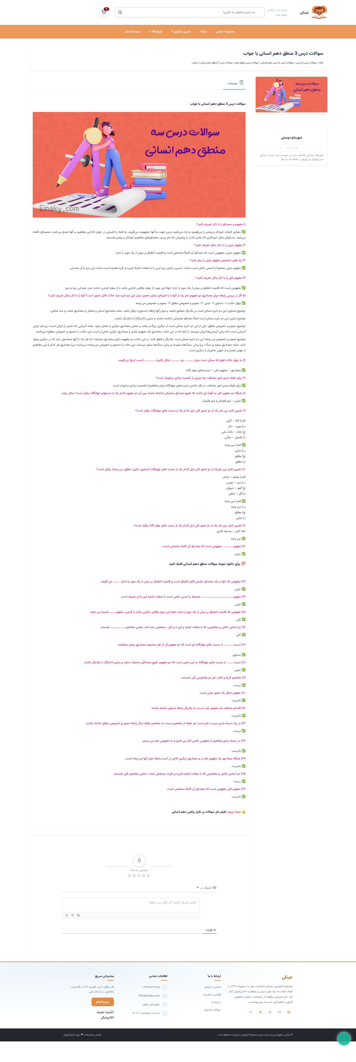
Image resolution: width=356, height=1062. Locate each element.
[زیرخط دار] (67, 915)
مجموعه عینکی (225, 31)
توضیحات (232, 84)
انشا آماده (185, 50)
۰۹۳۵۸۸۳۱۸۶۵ (151, 987)
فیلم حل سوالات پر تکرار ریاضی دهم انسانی (199, 812)
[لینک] (78, 915)
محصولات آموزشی (151, 50)
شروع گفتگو (102, 1002)
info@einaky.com (149, 996)
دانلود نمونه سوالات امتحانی (175, 78)
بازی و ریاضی (154, 64)
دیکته (203, 31)
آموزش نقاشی (154, 78)
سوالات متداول (212, 1010)
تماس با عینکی (212, 987)
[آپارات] (270, 1012)
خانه (321, 63)
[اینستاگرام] (289, 1012)
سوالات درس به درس (178, 64)
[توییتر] (251, 1012)
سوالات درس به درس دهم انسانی (277, 63)
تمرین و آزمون (182, 31)
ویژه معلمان (132, 31)
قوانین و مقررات (212, 994)
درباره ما (216, 1002)
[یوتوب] (279, 1012)
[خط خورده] (72, 915)
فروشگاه (157, 31)
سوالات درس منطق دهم (247, 63)
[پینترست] (260, 1012)
